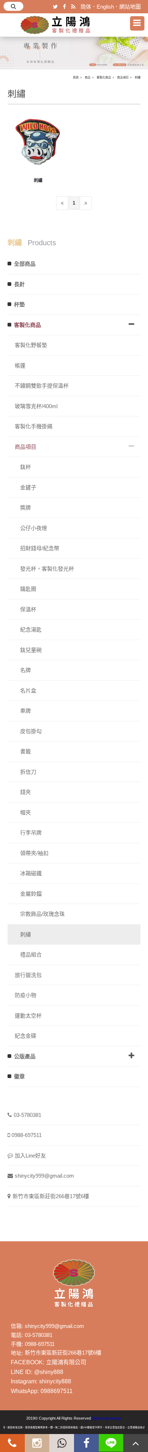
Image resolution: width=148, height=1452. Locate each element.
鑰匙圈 (28, 589)
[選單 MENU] (137, 23)
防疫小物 (25, 995)
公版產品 (25, 1056)
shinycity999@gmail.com (44, 1176)
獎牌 (25, 507)
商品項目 (123, 77)
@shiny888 (48, 1372)
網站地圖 (130, 7)
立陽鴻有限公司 (66, 1362)
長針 (19, 284)
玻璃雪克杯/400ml (36, 406)
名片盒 (28, 691)
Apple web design (106, 1418)
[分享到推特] (55, 7)
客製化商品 (104, 77)
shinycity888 (55, 1381)
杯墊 (19, 304)
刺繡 (137, 77)
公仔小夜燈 (33, 528)
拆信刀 (28, 772)
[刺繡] (38, 142)
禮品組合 (31, 954)
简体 (85, 7)
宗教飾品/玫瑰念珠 (42, 914)
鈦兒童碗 (31, 650)
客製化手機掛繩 (33, 426)
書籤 (25, 751)
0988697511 (57, 1391)
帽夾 (25, 812)
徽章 (19, 1076)
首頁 (76, 77)
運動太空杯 (28, 1016)
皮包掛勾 (31, 731)
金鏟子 (28, 487)
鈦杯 (25, 467)
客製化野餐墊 (31, 345)
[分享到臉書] (64, 7)
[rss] (73, 7)
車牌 (25, 711)
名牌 (25, 670)
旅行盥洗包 (28, 975)
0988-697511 (26, 1135)
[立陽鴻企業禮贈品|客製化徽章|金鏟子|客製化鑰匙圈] (74, 46)
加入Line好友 (30, 1155)
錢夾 (25, 792)
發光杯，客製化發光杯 (47, 569)
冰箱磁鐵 (31, 873)
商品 (88, 77)
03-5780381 (27, 1115)
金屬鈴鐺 (31, 894)
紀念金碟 (25, 1036)
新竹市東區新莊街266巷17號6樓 (51, 1196)
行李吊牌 (31, 833)
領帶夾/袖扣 (34, 853)
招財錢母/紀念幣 (39, 548)
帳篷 (20, 365)
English (105, 7)
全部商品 (25, 264)
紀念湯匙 (31, 629)
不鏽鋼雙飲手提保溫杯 (42, 386)
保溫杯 (28, 609)
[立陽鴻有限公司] (56, 25)
